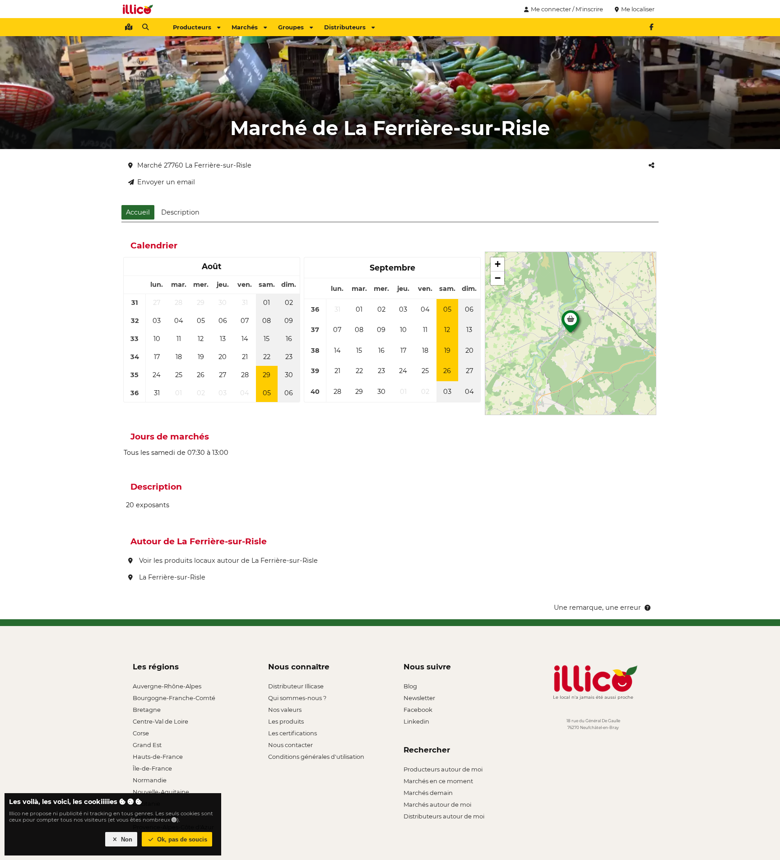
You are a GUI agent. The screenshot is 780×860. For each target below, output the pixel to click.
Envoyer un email (166, 182)
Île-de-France (152, 768)
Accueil (138, 212)
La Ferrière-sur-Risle (171, 577)
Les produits (286, 721)
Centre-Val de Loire (160, 721)
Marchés (245, 27)
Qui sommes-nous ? (297, 697)
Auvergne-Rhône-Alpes (167, 686)
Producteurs (192, 27)
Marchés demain (428, 792)
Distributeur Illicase (296, 686)
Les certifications (292, 733)
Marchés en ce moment (438, 781)
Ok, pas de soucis (181, 839)
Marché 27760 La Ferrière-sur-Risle (194, 165)
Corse (141, 733)
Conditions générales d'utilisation (316, 756)
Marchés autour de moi (437, 804)
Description (180, 212)
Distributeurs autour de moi (444, 816)
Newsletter (419, 697)
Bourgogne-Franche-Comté (174, 697)
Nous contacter (290, 744)
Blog (410, 686)
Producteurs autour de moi (443, 769)
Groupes (291, 27)
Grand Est (147, 744)
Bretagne (147, 709)
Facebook (418, 709)
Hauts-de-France (158, 756)
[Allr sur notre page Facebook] (651, 27)
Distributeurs (345, 27)
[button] (571, 323)
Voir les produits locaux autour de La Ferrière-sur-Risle (227, 560)
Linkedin (416, 721)
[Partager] (651, 165)
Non (125, 839)
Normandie (150, 780)
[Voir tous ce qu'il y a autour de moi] (128, 27)
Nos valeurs (285, 709)
